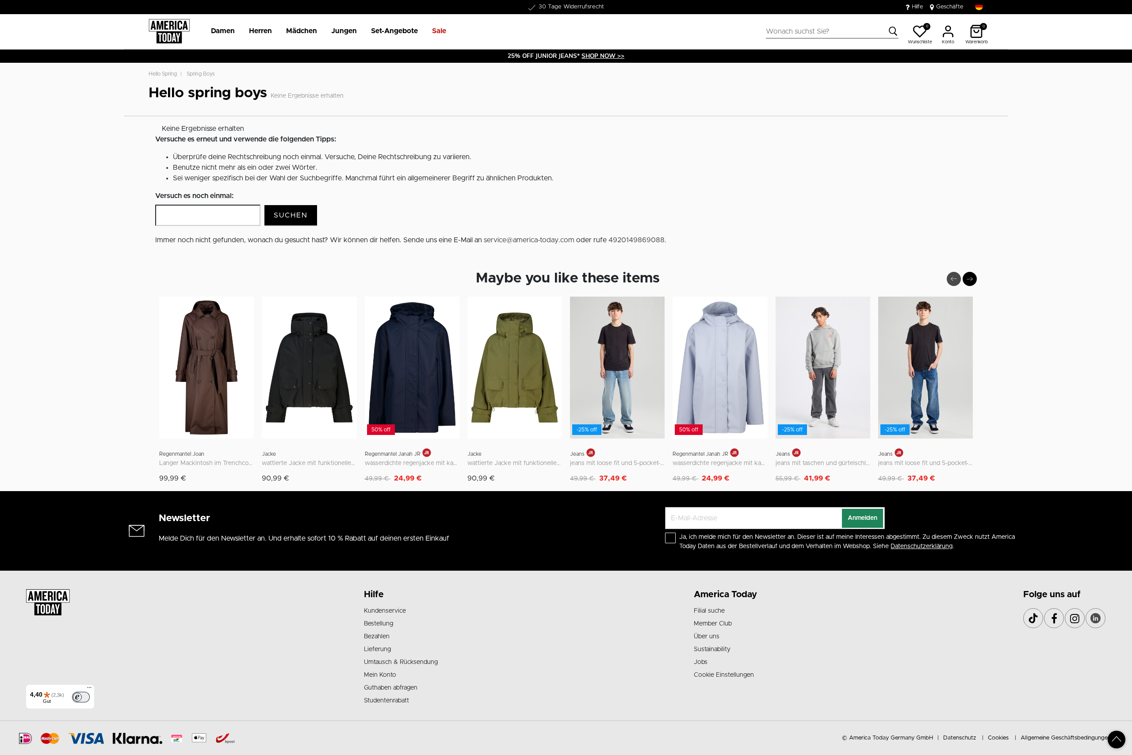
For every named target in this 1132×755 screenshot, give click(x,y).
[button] (223, 31)
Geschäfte (950, 7)
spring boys (201, 73)
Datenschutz (959, 738)
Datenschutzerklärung (921, 546)
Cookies (998, 738)
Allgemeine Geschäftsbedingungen (1066, 738)
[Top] (1116, 739)
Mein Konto (380, 675)
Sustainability (712, 649)
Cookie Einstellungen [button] (724, 675)
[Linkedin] (1095, 618)
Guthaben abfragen (390, 688)
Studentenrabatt (386, 701)
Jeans (577, 454)
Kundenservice (385, 611)
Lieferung (377, 649)
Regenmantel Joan (181, 454)
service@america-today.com (529, 240)
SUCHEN (291, 215)
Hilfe (917, 7)
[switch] (81, 697)
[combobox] (832, 31)
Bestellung (378, 624)
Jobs (701, 662)
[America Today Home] (169, 31)
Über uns (706, 636)
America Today (725, 594)
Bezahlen (377, 636)
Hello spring (163, 73)
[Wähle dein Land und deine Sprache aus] (979, 6)
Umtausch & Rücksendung (401, 662)
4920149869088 (636, 240)
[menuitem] (219, 31)
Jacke (269, 454)
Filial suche (709, 611)
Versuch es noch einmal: (194, 195)
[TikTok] (1033, 618)
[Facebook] (1054, 618)
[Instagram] (1075, 618)
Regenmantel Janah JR (393, 454)
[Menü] (89, 689)
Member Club (713, 624)
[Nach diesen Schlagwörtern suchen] (893, 31)
